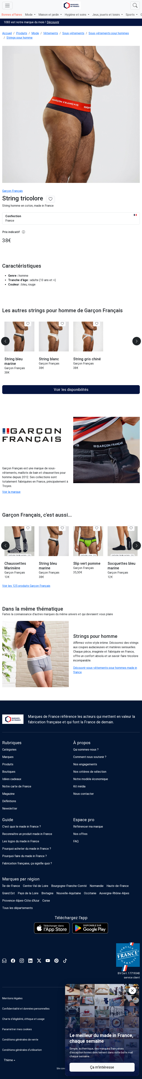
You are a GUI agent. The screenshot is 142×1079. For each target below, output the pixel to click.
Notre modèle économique (90, 779)
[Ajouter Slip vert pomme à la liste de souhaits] (96, 528)
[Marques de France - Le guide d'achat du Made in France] (71, 5)
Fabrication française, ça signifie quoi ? (27, 863)
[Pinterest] (56, 961)
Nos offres (80, 834)
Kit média (79, 786)
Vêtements (50, 33)
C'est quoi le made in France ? (21, 826)
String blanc (49, 359)
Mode (35, 33)
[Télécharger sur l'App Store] (52, 928)
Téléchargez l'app (71, 917)
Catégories (9, 749)
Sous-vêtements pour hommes (109, 33)
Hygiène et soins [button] (76, 14)
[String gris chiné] (88, 336)
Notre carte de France (16, 786)
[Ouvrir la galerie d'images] (71, 115)
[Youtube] (48, 961)
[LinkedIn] (30, 961)
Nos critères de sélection (89, 771)
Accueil (7, 33)
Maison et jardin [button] (49, 14)
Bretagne (47, 893)
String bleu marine (13, 361)
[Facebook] (13, 961)
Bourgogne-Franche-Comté (69, 886)
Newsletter (9, 808)
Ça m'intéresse (102, 1067)
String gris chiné (87, 359)
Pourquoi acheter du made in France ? (26, 848)
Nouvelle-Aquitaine (68, 893)
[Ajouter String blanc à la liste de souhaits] (62, 323)
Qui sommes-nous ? (86, 749)
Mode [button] (29, 14)
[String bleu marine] (19, 336)
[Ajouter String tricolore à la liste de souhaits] (50, 199)
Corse (46, 900)
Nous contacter (83, 794)
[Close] (132, 990)
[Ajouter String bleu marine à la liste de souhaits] (27, 323)
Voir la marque (11, 492)
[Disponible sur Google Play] (90, 928)
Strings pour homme (19, 37)
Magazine (8, 794)
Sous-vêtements (73, 33)
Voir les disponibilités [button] (71, 389)
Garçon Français (12, 191)
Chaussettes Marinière (15, 565)
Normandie (97, 886)
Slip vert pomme (86, 563)
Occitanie (90, 893)
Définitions (9, 801)
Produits (21, 33)
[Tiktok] (65, 961)
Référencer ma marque (88, 826)
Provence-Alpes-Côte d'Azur (20, 900)
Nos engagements (85, 764)
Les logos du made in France (20, 841)
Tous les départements (17, 908)
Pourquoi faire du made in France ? (24, 856)
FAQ (76, 841)
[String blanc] (54, 336)
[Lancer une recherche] (135, 5)
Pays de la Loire (28, 893)
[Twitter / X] (39, 961)
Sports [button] (130, 14)
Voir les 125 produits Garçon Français (26, 586)
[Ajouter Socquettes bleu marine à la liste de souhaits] (131, 528)
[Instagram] (22, 961)
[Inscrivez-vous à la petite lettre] (4, 961)
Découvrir (53, 22)
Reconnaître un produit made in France (27, 834)
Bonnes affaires (11, 14)
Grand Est (8, 893)
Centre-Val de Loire (35, 886)
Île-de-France (11, 886)
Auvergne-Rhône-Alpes (114, 893)
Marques (7, 757)
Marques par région (21, 879)
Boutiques (8, 771)
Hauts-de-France (117, 886)
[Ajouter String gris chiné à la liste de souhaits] (96, 323)
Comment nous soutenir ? (89, 757)
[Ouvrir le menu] (7, 5)
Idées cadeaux (11, 779)
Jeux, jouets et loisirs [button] (106, 14)
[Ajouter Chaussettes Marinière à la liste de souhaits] (27, 528)
